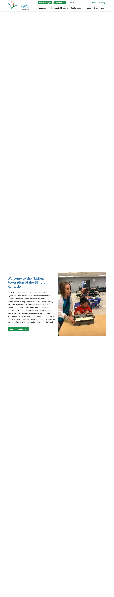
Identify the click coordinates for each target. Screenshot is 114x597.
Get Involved (76, 8)
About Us (42, 8)
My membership (98, 3)
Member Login (45, 3)
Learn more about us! (18, 329)
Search (89, 3)
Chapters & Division (58, 8)
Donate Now (60, 3)
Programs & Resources (95, 8)
